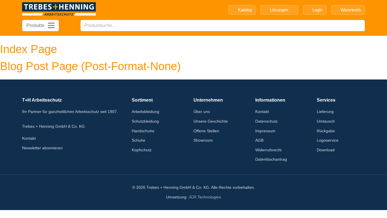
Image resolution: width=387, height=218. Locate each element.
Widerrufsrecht (268, 150)
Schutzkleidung (145, 121)
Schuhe (138, 140)
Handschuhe (143, 131)
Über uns (202, 111)
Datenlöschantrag (271, 159)
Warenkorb (351, 9)
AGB (259, 140)
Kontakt (29, 138)
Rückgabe (326, 131)
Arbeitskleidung (145, 111)
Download (326, 150)
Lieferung (325, 111)
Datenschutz (266, 121)
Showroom (203, 140)
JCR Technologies (205, 197)
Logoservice (328, 140)
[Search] (359, 25)
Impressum (265, 131)
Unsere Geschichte (211, 121)
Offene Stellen (206, 131)
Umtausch (326, 121)
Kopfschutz (142, 150)
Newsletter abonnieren (42, 148)
